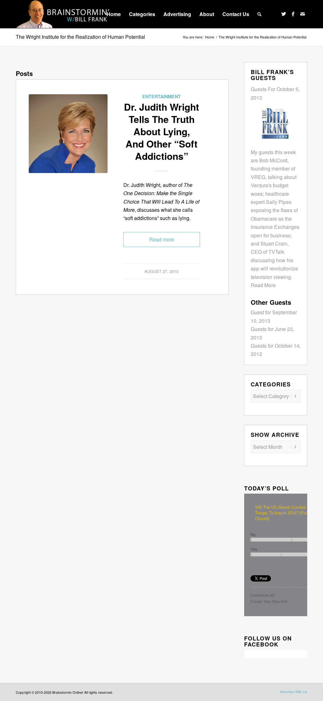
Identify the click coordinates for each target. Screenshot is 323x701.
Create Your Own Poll (268, 602)
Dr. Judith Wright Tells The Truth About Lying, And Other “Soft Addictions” (161, 131)
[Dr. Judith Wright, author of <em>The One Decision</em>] (68, 133)
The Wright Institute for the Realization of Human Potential (80, 36)
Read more (161, 239)
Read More (263, 285)
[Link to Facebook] (293, 14)
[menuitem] (114, 14)
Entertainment (161, 96)
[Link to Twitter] (283, 14)
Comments (262, 595)
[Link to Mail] (302, 14)
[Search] (259, 14)
